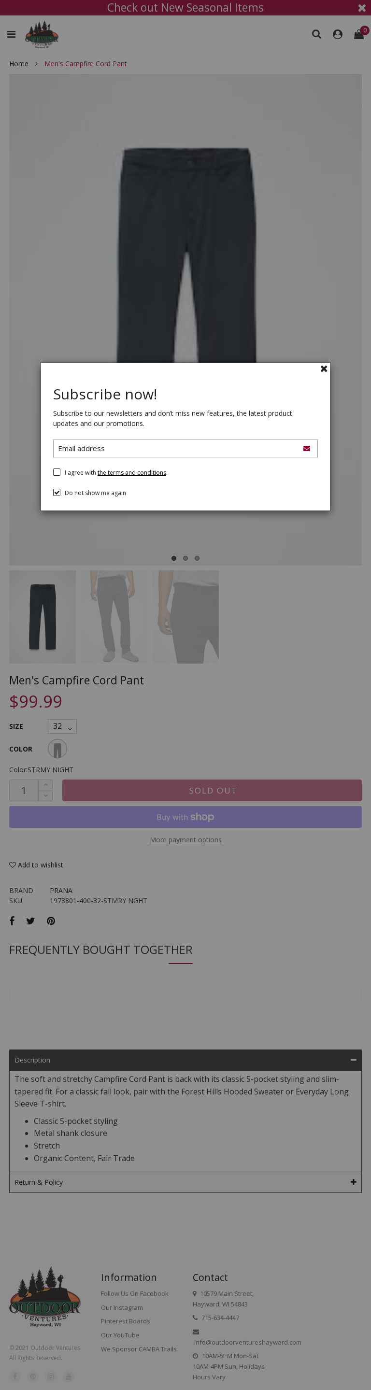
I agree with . (116, 472)
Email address (81, 448)
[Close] (324, 368)
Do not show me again (95, 493)
